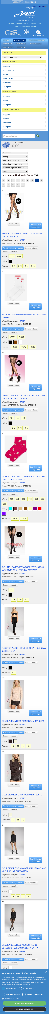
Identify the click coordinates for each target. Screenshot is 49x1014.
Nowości (7, 44)
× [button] (46, 972)
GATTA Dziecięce (11, 110)
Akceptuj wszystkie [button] (24, 1003)
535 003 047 (36, 24)
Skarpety (7, 86)
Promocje (21, 44)
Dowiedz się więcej (23, 984)
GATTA (22, 240)
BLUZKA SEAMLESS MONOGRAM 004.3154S (23, 721)
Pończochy (8, 78)
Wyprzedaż (36, 44)
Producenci (19, 40)
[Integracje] (26, 32)
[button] (24, 998)
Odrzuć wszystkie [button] (24, 1009)
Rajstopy (7, 82)
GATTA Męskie (9, 91)
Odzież (6, 74)
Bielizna (6, 66)
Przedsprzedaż (37, 40)
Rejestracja (30, 2)
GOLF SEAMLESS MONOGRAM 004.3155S (22, 795)
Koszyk (21, 47)
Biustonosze (8, 70)
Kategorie (8, 53)
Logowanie (18, 2)
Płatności (8, 47)
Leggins (6, 115)
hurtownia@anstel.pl (27, 26)
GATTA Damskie (10, 61)
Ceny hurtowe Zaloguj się (35, 226)
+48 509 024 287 (22, 24)
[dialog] (24, 991)
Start (6, 40)
